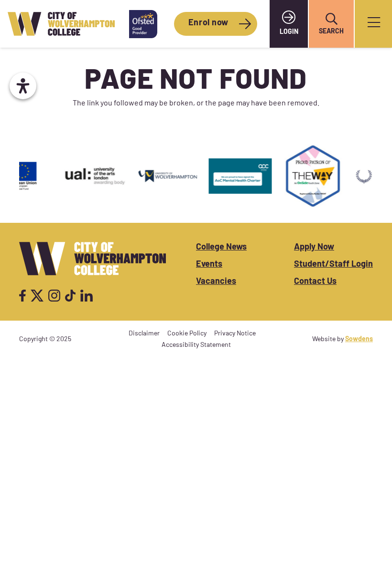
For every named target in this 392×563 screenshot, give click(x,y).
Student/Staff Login (333, 265)
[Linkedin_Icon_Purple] (86, 296)
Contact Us (315, 282)
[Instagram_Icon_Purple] (54, 296)
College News (221, 247)
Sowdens (359, 339)
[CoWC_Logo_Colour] (61, 24)
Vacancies (216, 282)
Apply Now (314, 247)
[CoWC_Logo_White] (92, 258)
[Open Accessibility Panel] (23, 86)
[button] (331, 19)
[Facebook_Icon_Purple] (22, 296)
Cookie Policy (187, 333)
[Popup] (374, 24)
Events (209, 265)
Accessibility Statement (196, 345)
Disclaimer (144, 333)
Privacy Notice (235, 333)
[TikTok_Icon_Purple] (70, 296)
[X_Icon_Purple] (37, 296)
